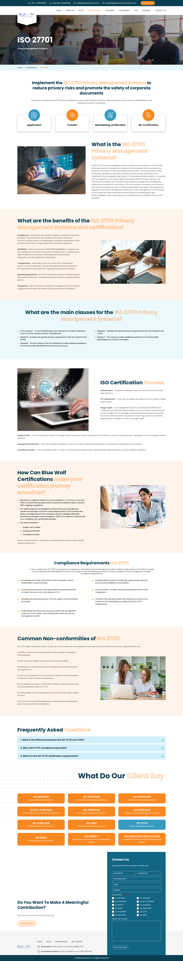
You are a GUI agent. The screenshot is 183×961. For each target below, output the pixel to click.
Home (58, 10)
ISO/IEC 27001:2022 (147, 901)
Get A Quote (147, 3)
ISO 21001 (143, 915)
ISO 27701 (150, 407)
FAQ (136, 10)
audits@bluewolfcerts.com (88, 3)
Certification (94, 10)
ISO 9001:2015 (120, 898)
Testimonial (124, 10)
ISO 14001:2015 (145, 898)
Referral (146, 10)
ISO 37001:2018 (120, 912)
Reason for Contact (119, 919)
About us (70, 10)
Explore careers (27, 923)
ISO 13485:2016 (145, 905)
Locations (109, 10)
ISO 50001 (118, 908)
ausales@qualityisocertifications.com (121, 3)
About (40, 942)
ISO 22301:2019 (120, 915)
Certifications (31, 67)
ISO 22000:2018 (145, 908)
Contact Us (160, 10)
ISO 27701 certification (56, 249)
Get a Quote (76, 942)
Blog (81, 10)
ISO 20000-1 (119, 905)
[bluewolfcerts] (24, 947)
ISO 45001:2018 (120, 901)
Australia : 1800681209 (62, 3)
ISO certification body (71, 500)
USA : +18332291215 (38, 3)
